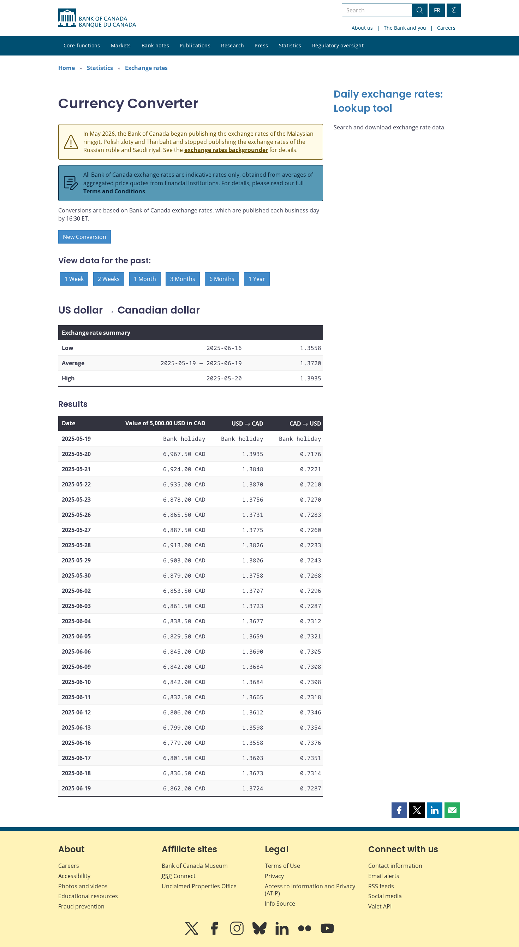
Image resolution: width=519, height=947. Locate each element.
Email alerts (383, 876)
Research (232, 45)
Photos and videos (83, 886)
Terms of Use (282, 866)
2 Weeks (109, 279)
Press (261, 45)
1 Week (74, 279)
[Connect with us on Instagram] (237, 933)
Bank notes (155, 45)
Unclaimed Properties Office (199, 886)
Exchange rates (146, 68)
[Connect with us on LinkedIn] (283, 933)
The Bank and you (405, 27)
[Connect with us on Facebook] (215, 933)
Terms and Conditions (114, 191)
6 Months (221, 279)
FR (437, 10)
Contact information (395, 866)
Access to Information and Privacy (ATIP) (310, 890)
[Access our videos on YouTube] (327, 933)
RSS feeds (381, 886)
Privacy (274, 876)
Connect (179, 876)
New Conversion (84, 237)
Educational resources (88, 896)
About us (362, 27)
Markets (121, 45)
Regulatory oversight (338, 45)
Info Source (280, 903)
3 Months (182, 279)
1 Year (257, 279)
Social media (385, 896)
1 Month (145, 279)
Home (66, 68)
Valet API (380, 906)
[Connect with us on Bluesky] (260, 933)
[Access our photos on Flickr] (305, 933)
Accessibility (74, 876)
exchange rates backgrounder (226, 150)
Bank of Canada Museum (195, 866)
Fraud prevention (81, 906)
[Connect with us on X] (192, 933)
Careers (446, 27)
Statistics (290, 45)
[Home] (97, 18)
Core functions (82, 45)
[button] (399, 810)
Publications (195, 45)
